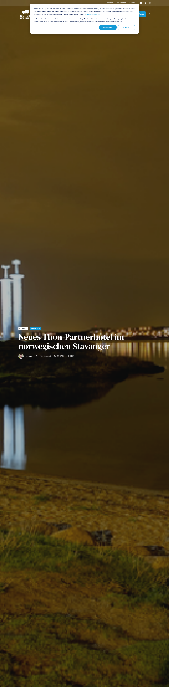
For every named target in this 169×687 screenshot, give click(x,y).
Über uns (109, 2)
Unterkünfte (35, 328)
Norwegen (23, 328)
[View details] (141, 3)
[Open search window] (149, 14)
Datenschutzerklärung (92, 14)
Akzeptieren (107, 27)
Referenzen (121, 2)
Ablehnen (126, 27)
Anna (30, 356)
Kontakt (132, 2)
